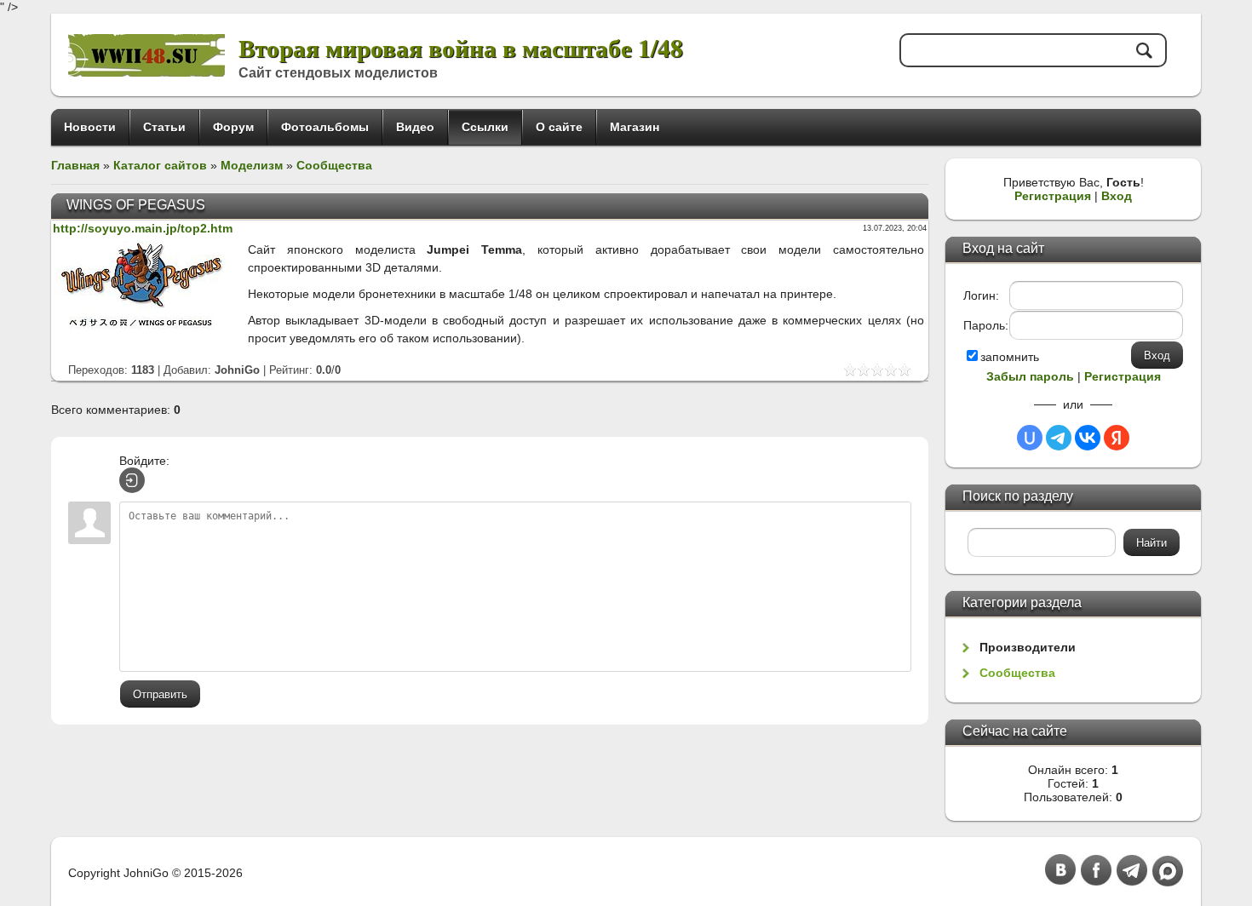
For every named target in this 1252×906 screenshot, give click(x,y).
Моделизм (252, 165)
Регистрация (1052, 196)
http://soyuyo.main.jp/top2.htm (143, 228)
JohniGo (237, 370)
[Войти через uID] (1029, 437)
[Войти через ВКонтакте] (1087, 437)
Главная (75, 165)
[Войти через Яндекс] (1116, 437)
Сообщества (334, 165)
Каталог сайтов (160, 165)
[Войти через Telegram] (1058, 437)
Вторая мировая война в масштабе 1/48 (460, 47)
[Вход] (132, 480)
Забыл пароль (1030, 376)
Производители (1027, 647)
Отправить (160, 694)
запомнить (1009, 357)
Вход (1116, 196)
